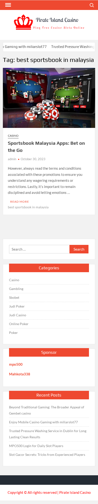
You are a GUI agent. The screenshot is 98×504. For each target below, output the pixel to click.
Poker (13, 333)
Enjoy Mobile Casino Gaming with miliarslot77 (43, 422)
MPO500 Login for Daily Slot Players (36, 446)
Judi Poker (17, 306)
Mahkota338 (19, 374)
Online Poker (19, 324)
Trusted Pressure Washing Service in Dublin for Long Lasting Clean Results (47, 434)
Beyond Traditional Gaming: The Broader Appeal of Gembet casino (46, 410)
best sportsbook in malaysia (28, 207)
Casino (13, 135)
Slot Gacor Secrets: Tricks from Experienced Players (47, 455)
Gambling (16, 289)
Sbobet (14, 297)
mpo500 (16, 364)
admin (12, 159)
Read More (19, 201)
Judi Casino (17, 315)
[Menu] (7, 5)
